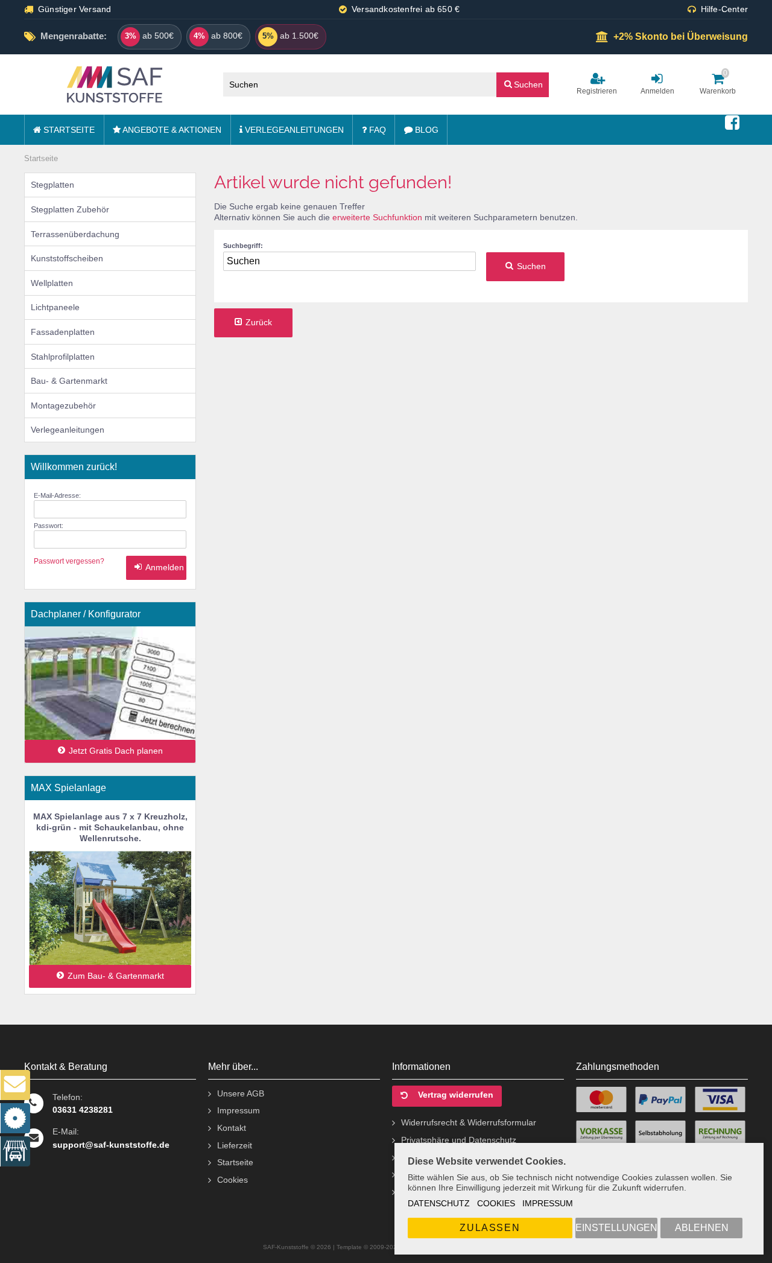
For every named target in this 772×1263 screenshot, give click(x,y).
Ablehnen (702, 1228)
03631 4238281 (82, 1110)
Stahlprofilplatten (63, 356)
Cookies (496, 1203)
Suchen (523, 84)
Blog (425, 130)
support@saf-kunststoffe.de (110, 1145)
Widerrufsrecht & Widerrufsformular (468, 1122)
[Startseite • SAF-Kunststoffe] (114, 84)
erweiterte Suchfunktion (377, 217)
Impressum (547, 1203)
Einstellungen (616, 1228)
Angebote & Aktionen (171, 130)
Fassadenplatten (63, 332)
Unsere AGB (240, 1093)
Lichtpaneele (55, 307)
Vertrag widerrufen (455, 1094)
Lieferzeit (234, 1145)
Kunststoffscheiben (67, 258)
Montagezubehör (63, 405)
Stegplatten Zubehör (70, 209)
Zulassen (490, 1228)
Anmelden (156, 567)
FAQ (376, 130)
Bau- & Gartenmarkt (69, 381)
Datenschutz (439, 1203)
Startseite (68, 130)
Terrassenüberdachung (75, 234)
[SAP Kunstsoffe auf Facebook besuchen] (732, 123)
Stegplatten (52, 184)
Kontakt (231, 1128)
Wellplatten (52, 283)
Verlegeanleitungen (293, 130)
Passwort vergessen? (69, 561)
